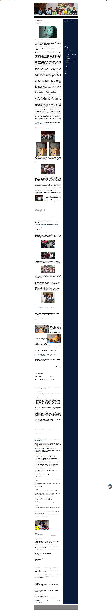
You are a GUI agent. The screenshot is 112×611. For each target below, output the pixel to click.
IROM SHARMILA (43, 355)
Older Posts (59, 600)
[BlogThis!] (52, 307)
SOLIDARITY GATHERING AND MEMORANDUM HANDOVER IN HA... (71, 54)
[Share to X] (53, 307)
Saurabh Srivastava (56, 504)
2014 (66, 47)
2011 (66, 71)
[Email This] (51, 307)
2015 (66, 46)
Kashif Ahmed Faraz (41, 499)
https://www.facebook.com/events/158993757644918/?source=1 (50, 224)
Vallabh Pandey (52, 502)
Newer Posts (37, 600)
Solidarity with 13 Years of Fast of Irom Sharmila (45, 539)
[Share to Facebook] (54, 307)
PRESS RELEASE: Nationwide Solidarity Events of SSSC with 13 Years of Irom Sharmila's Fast (47, 451)
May (66, 67)
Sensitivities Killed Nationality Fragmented (43, 22)
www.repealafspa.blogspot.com (39, 211)
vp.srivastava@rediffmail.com (42, 123)
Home (48, 600)
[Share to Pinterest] (55, 307)
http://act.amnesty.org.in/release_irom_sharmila (48, 473)
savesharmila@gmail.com (38, 306)
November (67, 49)
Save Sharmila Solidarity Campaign (51, 355)
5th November (39, 355)
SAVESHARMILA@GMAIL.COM (39, 534)
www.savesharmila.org (46, 211)
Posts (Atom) (40, 602)
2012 (66, 70)
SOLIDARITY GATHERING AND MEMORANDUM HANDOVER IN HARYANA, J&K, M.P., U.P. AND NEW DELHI (47, 220)
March (67, 68)
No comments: (47, 307)
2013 (66, 48)
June (66, 66)
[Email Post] (50, 307)
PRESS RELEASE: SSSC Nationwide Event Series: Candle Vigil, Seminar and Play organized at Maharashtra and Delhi (48, 129)
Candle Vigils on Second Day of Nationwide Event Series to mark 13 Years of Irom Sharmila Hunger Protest (47, 314)
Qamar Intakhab (54, 483)
